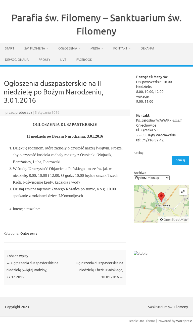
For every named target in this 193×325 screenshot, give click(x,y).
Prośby (44, 59)
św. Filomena (34, 48)
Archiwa (140, 173)
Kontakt (120, 48)
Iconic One (136, 320)
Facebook (84, 59)
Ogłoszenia (67, 48)
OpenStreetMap (175, 219)
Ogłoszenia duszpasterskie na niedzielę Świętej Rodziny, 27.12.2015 (32, 270)
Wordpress (184, 320)
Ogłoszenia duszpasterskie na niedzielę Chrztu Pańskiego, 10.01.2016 (99, 270)
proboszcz (24, 113)
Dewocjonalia (17, 59)
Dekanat (148, 48)
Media (95, 48)
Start (9, 48)
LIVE (63, 59)
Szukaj (138, 152)
